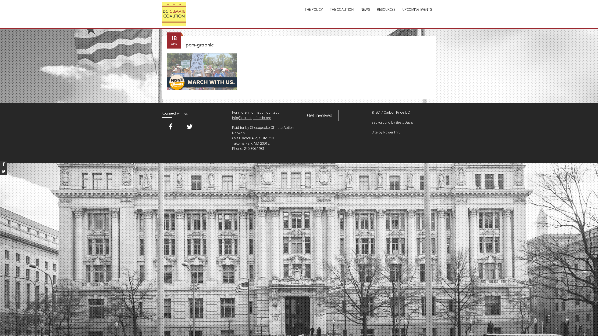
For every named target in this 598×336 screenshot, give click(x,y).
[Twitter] (190, 127)
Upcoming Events (417, 9)
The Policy (314, 9)
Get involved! (320, 115)
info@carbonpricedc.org (251, 118)
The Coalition (342, 9)
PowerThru (391, 132)
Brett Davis (404, 122)
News (365, 9)
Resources (386, 9)
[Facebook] (171, 127)
